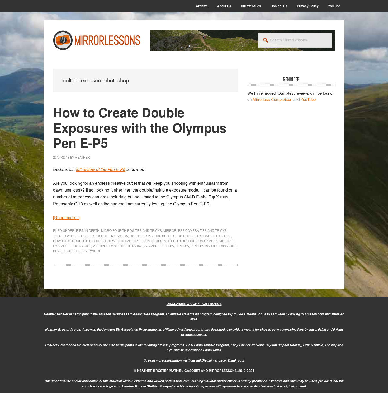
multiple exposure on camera (191, 240)
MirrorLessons (97, 40)
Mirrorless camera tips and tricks (195, 230)
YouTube (308, 99)
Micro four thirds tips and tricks (131, 230)
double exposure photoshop (156, 235)
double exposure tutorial (207, 235)
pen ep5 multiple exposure (77, 251)
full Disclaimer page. (211, 360)
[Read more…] (66, 217)
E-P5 (79, 230)
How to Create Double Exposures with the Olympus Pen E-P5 (139, 127)
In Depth (92, 230)
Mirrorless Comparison (272, 99)
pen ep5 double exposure (213, 246)
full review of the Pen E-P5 (100, 169)
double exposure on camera (102, 235)
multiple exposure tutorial (118, 246)
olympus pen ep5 (159, 246)
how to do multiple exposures (134, 240)
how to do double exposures (79, 240)
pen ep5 (182, 246)
